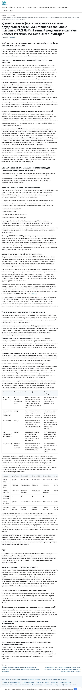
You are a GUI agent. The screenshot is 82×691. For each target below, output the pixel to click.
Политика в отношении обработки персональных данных (23, 679)
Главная (4, 15)
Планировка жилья (31, 7)
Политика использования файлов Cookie (54, 679)
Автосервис (20, 7)
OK (75, 689)
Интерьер (57, 684)
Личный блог (11, 15)
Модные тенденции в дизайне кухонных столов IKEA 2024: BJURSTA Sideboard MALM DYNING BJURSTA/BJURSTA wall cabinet (20, 668)
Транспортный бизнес (8, 7)
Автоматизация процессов (47, 7)
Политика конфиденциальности (11, 682)
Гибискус (34, 293)
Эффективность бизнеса (69, 684)
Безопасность (49, 684)
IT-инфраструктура (7, 10)
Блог (3, 679)
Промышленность (62, 7)
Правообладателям (28, 682)
